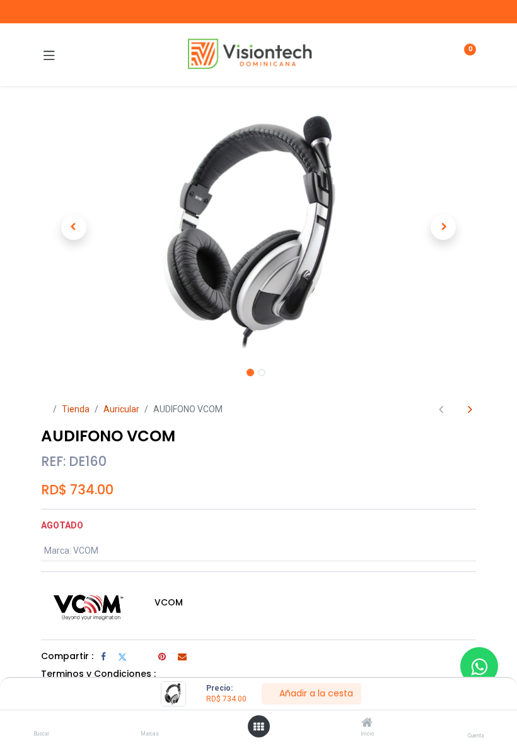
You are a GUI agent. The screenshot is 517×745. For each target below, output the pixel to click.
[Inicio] (367, 723)
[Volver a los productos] (455, 409)
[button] (74, 227)
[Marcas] (149, 723)
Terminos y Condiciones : (98, 673)
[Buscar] (41, 723)
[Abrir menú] (258, 726)
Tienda (76, 409)
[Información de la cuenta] (475, 723)
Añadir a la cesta (315, 693)
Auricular (121, 409)
